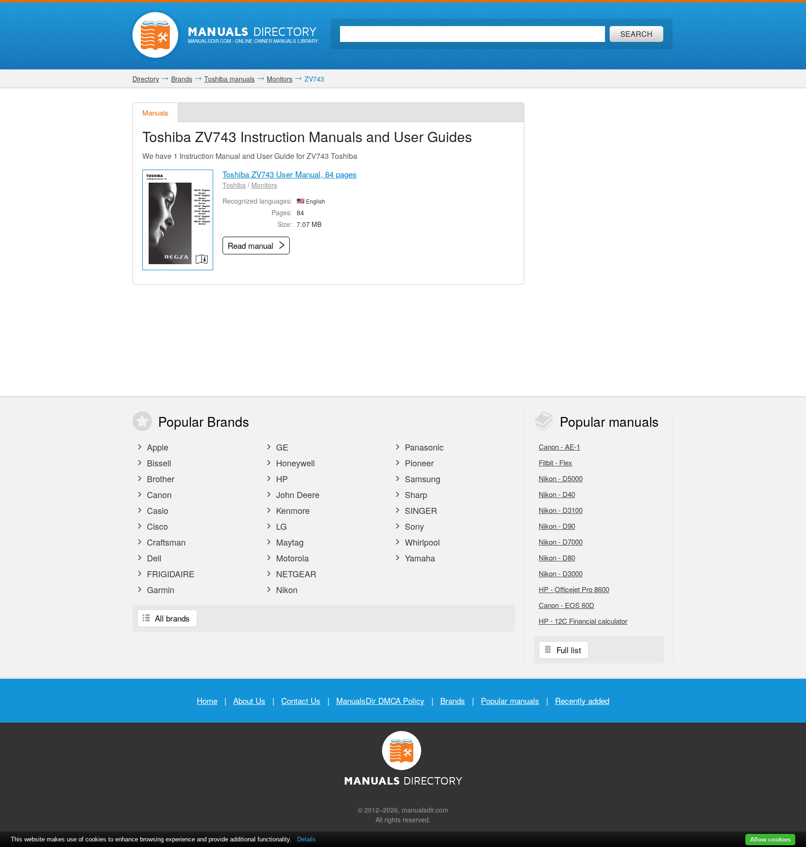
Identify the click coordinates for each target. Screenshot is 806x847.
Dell (153, 558)
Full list (567, 650)
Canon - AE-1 (559, 446)
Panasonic (423, 447)
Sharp (415, 494)
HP (281, 478)
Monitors (264, 185)
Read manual (252, 245)
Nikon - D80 (557, 557)
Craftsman (165, 542)
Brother (159, 478)
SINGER (420, 510)
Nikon (286, 589)
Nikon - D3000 (561, 573)
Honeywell (294, 463)
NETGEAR (295, 573)
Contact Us (300, 700)
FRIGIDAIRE (170, 573)
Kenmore (292, 510)
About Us (249, 700)
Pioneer (418, 463)
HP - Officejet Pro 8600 (574, 589)
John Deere (297, 494)
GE (281, 447)
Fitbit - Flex (555, 462)
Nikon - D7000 (561, 541)
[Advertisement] (604, 242)
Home (207, 700)
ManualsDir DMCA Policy (380, 700)
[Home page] (155, 35)
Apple (156, 447)
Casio (156, 510)
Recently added (582, 700)
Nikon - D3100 (561, 510)
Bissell (158, 463)
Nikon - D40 (557, 494)
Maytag (289, 542)
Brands (452, 700)
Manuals (155, 112)
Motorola (291, 558)
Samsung (421, 478)
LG (280, 526)
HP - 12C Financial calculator (583, 621)
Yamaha (419, 558)
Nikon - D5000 (561, 478)
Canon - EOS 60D (566, 605)
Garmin (159, 589)
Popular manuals (510, 700)
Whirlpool (421, 542)
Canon (158, 494)
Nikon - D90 (557, 526)
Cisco (156, 526)
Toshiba (234, 185)
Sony (413, 526)
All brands (171, 618)
